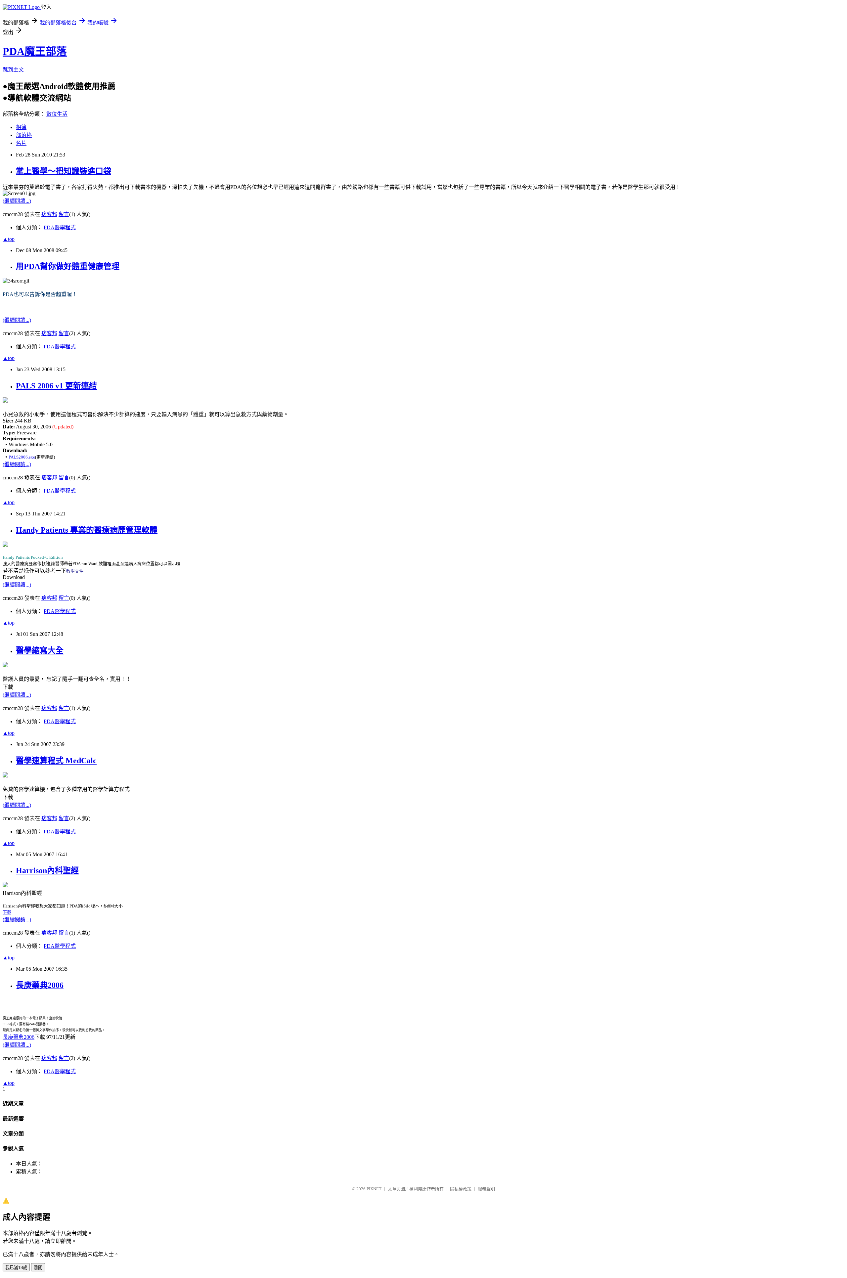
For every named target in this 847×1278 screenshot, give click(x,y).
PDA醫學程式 (60, 227)
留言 (64, 214)
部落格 (24, 135)
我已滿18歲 (16, 1267)
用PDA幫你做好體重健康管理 (67, 266)
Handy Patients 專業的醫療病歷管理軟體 (86, 530)
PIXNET (374, 1188)
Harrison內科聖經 (47, 870)
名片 (21, 143)
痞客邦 (49, 214)
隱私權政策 (460, 1188)
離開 (38, 1267)
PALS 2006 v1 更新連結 (56, 385)
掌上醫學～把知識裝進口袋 (63, 171)
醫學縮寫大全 (40, 650)
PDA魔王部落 (35, 51)
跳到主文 (13, 69)
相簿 (21, 127)
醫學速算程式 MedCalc (56, 760)
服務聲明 (486, 1188)
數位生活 (56, 114)
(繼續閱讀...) (17, 201)
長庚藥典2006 (40, 985)
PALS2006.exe (22, 457)
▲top (9, 239)
